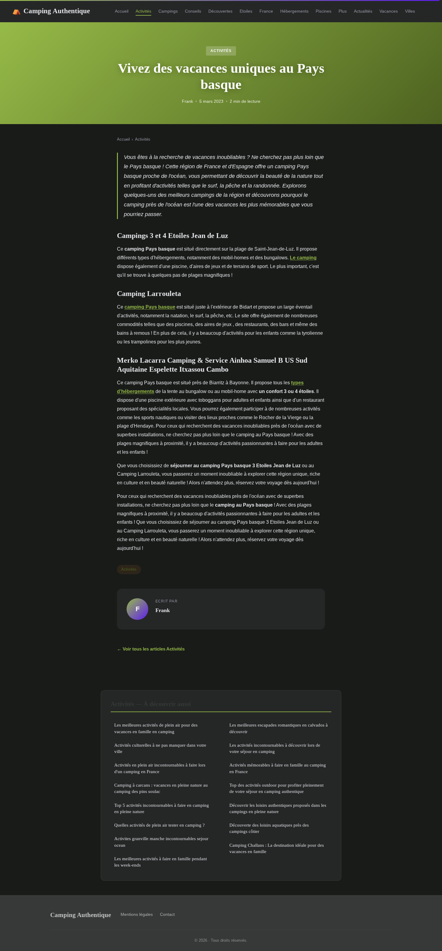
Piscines (323, 11)
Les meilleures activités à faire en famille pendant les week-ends (160, 861)
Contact (167, 914)
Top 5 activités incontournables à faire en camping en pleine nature (161, 808)
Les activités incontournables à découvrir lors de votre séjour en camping (274, 748)
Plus (343, 11)
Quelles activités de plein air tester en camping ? (159, 825)
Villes (410, 11)
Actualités (363, 11)
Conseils (193, 11)
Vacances (388, 11)
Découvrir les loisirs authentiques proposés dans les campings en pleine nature (277, 808)
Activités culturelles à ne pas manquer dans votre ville (160, 748)
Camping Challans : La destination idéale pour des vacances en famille (276, 848)
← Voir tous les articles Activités (151, 648)
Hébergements (294, 11)
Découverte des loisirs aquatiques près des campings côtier (269, 828)
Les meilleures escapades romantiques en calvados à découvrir (278, 728)
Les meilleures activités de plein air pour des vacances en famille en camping (156, 728)
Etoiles (246, 11)
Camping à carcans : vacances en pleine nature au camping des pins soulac (161, 788)
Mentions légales (137, 914)
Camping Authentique (51, 11)
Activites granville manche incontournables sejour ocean (161, 841)
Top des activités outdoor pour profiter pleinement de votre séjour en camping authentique (276, 788)
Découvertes (220, 11)
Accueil (121, 11)
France (266, 11)
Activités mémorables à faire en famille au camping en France (277, 768)
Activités (143, 11)
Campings (168, 11)
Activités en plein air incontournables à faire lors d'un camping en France (159, 768)
